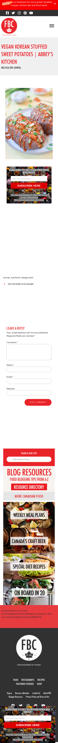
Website (10, 388)
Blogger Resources (16, 696)
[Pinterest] (25, 13)
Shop (39, 683)
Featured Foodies (25, 683)
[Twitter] (13, 13)
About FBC (47, 693)
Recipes (41, 679)
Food (15, 679)
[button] (29, 5)
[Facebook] (7, 13)
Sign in (9, 693)
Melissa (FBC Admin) (11, 67)
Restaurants (27, 679)
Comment (12, 342)
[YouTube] (31, 13)
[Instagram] (19, 13)
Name (10, 365)
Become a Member (22, 693)
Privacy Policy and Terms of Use (37, 696)
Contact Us (36, 693)
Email (9, 377)
